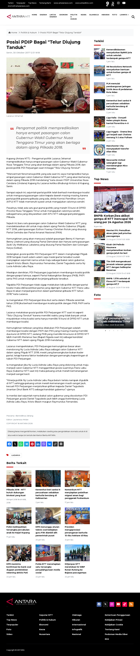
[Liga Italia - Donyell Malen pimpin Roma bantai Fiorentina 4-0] (99, 121)
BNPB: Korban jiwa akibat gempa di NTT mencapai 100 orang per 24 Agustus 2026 (113, 219)
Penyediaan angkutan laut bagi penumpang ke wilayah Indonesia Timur (113, 318)
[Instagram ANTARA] (118, 3)
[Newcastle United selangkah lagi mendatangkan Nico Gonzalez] (99, 164)
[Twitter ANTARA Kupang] (113, 3)
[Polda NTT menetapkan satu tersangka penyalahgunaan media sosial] (48, 552)
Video (9, 634)
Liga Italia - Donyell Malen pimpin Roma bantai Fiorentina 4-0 (117, 120)
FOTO (114, 15)
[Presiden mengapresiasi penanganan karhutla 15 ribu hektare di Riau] (77, 515)
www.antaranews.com (63, 3)
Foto (97, 295)
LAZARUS (15, 455)
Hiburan (105, 15)
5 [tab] (122, 330)
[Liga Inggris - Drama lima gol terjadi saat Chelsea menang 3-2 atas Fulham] (99, 135)
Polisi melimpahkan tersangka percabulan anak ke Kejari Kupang (18, 530)
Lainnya (123, 15)
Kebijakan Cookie (114, 624)
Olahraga (94, 15)
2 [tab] (109, 330)
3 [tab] (113, 330)
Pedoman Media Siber (116, 634)
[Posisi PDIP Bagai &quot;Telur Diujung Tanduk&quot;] (114, 199)
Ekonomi (63, 15)
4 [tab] (117, 330)
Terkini (11, 3)
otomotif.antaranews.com (19, 6)
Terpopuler (20, 3)
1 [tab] (105, 330)
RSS (107, 639)
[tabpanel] (114, 315)
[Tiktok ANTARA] (107, 5)
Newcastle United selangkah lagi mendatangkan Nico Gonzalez (117, 164)
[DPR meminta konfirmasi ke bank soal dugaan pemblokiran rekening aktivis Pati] (18, 552)
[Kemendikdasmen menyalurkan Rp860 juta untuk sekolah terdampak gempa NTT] (99, 53)
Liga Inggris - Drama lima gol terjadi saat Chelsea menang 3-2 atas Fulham (119, 134)
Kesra (83, 15)
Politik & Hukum (73, 17)
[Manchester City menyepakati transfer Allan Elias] (99, 149)
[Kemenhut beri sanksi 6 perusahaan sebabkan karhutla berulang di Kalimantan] (48, 478)
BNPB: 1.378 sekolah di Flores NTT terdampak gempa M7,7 (118, 281)
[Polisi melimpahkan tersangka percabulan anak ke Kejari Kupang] (18, 515)
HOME (34, 15)
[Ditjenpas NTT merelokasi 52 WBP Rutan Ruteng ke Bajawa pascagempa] (77, 552)
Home (14, 32)
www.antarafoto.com (84, 3)
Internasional (79, 624)
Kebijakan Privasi (113, 620)
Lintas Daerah (53, 16)
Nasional (76, 634)
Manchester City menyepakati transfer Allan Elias (117, 149)
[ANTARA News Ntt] (18, 17)
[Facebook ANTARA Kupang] (107, 3)
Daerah (43, 15)
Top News (32, 3)
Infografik (77, 629)
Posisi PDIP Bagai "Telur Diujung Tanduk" (60, 32)
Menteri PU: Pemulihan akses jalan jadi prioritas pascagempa (118, 233)
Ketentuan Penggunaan (117, 615)
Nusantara (44, 634)
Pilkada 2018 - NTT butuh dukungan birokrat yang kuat (16, 492)
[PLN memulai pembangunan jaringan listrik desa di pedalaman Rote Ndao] (99, 87)
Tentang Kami (45, 3)
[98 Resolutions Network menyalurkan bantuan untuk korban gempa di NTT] (99, 70)
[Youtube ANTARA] (124, 3)
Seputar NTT (46, 615)
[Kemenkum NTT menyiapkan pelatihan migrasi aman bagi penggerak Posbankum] (77, 478)
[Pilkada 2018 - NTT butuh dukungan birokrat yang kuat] (18, 478)
